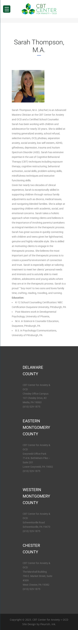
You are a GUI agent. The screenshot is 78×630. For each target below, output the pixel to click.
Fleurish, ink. (48, 624)
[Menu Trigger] (6, 9)
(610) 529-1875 (31, 406)
